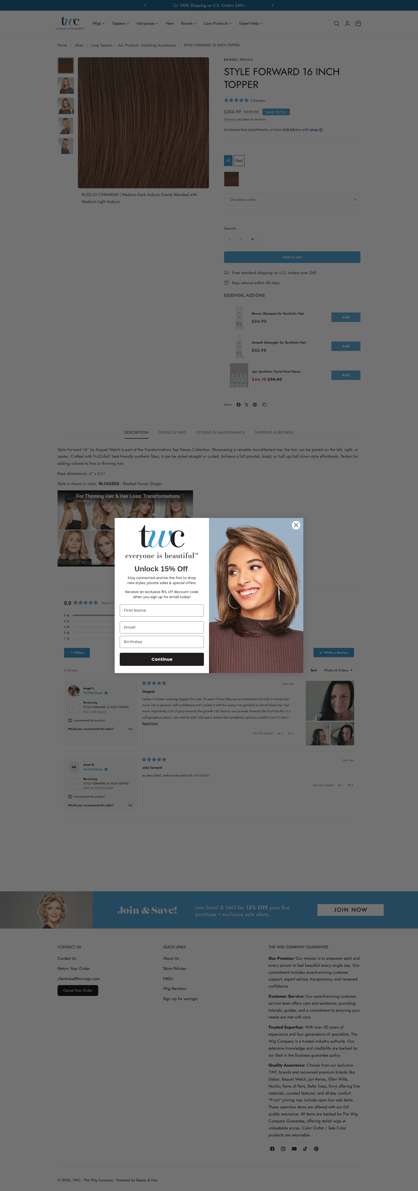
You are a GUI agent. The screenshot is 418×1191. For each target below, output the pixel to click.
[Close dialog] (296, 525)
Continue (161, 659)
